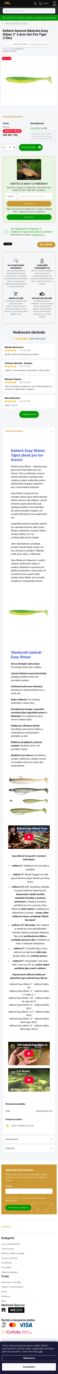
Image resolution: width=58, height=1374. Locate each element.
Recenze (5, 1296)
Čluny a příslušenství (10, 1244)
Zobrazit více (29, 414)
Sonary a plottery (9, 1258)
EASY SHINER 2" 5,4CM (23, 1126)
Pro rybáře (6, 1267)
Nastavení (29, 1358)
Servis (4, 1291)
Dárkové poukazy (9, 1272)
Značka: (9, 51)
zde (40, 1351)
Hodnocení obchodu (29, 332)
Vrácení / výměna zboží (12, 1287)
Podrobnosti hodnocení (38, 44)
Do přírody (6, 1263)
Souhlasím (29, 1367)
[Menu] (54, 3)
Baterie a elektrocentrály (12, 1253)
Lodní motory (7, 1249)
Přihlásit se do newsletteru (18, 1208)
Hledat (51, 11)
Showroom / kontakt (11, 1282)
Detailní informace (12, 117)
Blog (3, 1301)
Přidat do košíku (28, 147)
